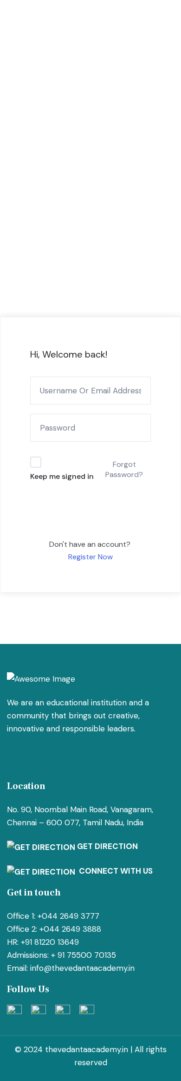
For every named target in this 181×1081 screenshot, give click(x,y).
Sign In (91, 515)
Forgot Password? (124, 469)
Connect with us (114, 871)
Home (20, 133)
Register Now (90, 557)
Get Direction (106, 846)
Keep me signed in (62, 476)
